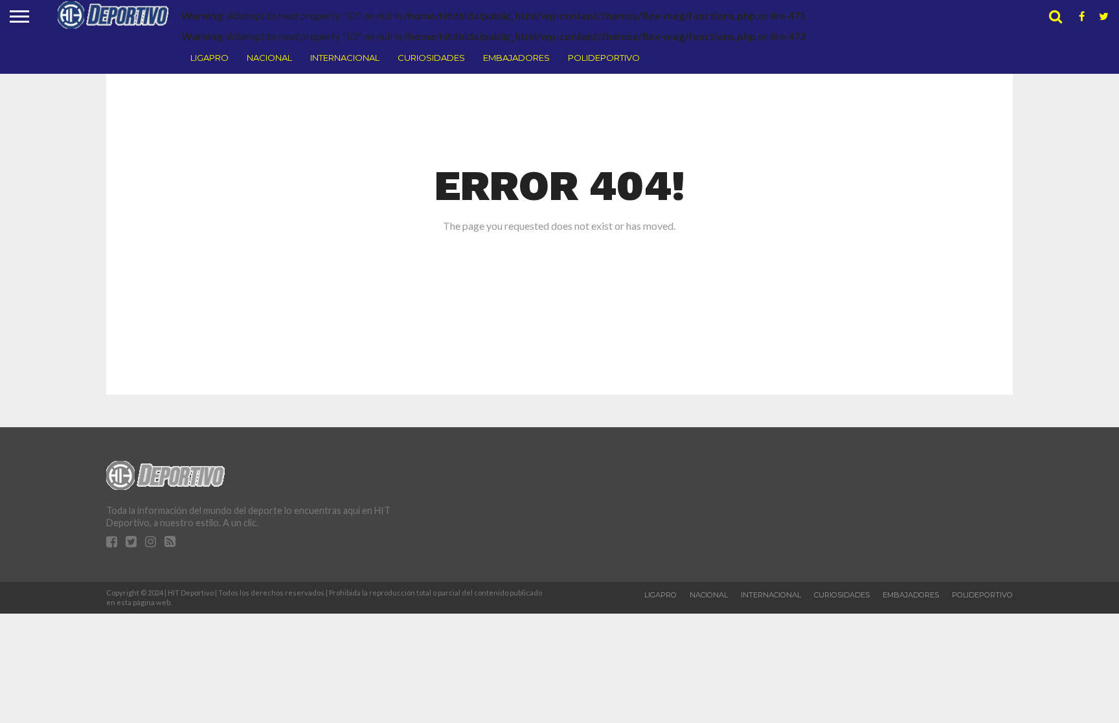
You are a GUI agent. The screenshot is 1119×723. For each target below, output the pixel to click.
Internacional (344, 57)
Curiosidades (431, 57)
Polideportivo (604, 57)
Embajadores (516, 57)
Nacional (269, 57)
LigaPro (209, 57)
